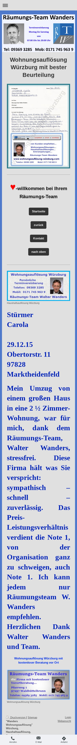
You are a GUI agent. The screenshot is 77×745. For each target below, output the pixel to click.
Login (68, 717)
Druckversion (17, 717)
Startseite (38, 211)
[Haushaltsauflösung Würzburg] (38, 286)
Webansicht (64, 721)
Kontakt (38, 238)
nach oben (38, 251)
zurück (38, 225)
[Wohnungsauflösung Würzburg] (38, 684)
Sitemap (32, 717)
